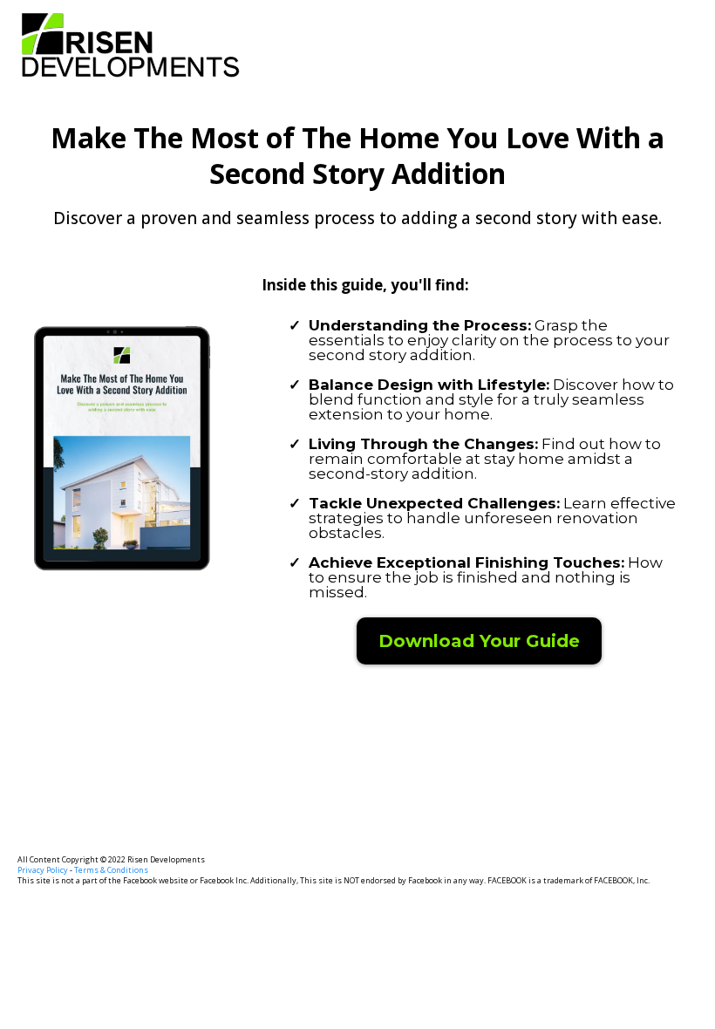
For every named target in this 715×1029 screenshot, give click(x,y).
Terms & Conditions (111, 870)
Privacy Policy (43, 870)
